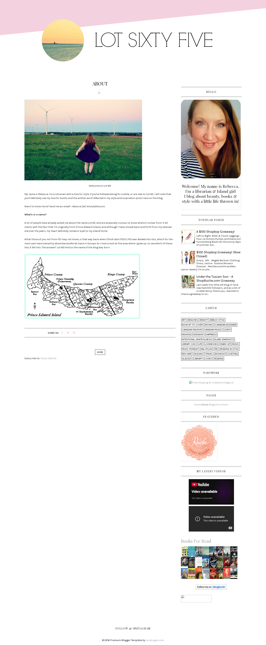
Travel (209, 353)
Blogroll (213, 404)
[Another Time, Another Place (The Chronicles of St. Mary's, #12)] (213, 574)
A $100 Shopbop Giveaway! (215, 232)
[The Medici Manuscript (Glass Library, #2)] (220, 574)
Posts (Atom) (48, 358)
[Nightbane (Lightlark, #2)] (213, 563)
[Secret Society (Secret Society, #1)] (234, 563)
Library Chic (189, 344)
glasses (186, 358)
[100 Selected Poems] (227, 574)
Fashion (186, 334)
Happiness (211, 334)
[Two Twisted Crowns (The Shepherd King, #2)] (227, 552)
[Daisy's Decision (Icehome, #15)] (206, 563)
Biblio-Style (218, 320)
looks (208, 358)
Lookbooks (211, 344)
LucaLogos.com (155, 640)
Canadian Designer (226, 324)
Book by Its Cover (192, 324)
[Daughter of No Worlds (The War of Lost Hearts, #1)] (227, 563)
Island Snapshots (224, 339)
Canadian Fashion (191, 329)
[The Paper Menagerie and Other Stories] (199, 563)
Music (235, 344)
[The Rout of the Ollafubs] (199, 574)
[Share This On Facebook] (62, 333)
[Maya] (192, 552)
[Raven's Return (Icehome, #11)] (220, 552)
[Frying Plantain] (192, 574)
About (204, 404)
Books (209, 324)
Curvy (227, 329)
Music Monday (190, 349)
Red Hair (186, 353)
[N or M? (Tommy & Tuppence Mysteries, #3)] (234, 552)
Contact (223, 404)
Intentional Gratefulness (197, 339)
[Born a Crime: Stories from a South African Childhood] (185, 574)
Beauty (204, 320)
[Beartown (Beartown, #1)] (206, 552)
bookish (220, 353)
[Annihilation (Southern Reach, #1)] (185, 552)
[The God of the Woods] (220, 563)
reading (218, 358)
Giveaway (198, 334)
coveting (232, 353)
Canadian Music (212, 329)
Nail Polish (206, 349)
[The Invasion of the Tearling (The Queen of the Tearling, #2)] (213, 552)
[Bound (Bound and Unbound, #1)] (185, 561)
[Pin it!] (74, 333)
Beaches (193, 320)
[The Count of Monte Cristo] (234, 574)
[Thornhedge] (206, 574)
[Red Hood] (192, 563)
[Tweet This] (68, 333)
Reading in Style (229, 349)
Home (100, 352)
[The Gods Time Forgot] (199, 552)
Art (184, 320)
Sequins (198, 353)
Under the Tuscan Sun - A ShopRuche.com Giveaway (215, 279)
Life (200, 344)
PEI (216, 349)
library (198, 358)
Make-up (225, 344)
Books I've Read (196, 541)
